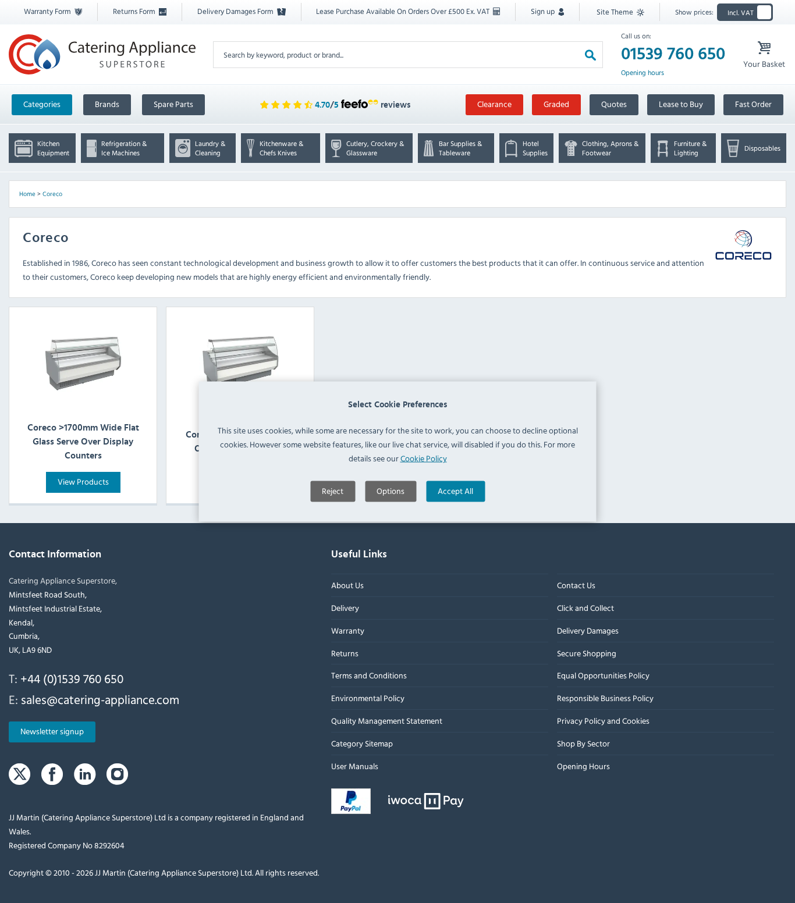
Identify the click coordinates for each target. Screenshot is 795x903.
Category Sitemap (362, 743)
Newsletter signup (52, 731)
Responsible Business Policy (605, 698)
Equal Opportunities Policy (603, 675)
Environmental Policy (367, 698)
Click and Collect (585, 608)
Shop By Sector (583, 743)
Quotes (614, 104)
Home (27, 193)
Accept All (455, 490)
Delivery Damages (588, 630)
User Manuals (354, 766)
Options (390, 490)
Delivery (345, 608)
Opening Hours (583, 766)
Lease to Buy (681, 104)
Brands (107, 104)
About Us (347, 585)
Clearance (494, 104)
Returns (345, 653)
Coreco (52, 193)
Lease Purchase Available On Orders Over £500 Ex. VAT (403, 11)
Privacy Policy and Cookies (603, 720)
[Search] (590, 54)
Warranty (347, 630)
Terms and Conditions (369, 675)
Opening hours (642, 72)
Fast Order (753, 104)
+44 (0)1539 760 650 (71, 678)
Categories (42, 104)
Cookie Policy (423, 458)
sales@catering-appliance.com (100, 699)
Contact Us (576, 585)
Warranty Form (48, 11)
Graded (556, 104)
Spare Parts (173, 104)
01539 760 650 (673, 54)
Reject (332, 490)
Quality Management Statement (386, 720)
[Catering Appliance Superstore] (102, 54)
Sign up (543, 11)
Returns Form (135, 11)
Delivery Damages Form (236, 11)
